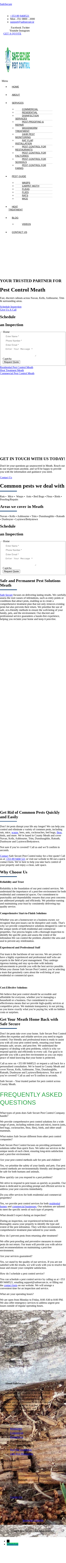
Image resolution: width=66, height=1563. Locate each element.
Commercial (30, 109)
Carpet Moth (30, 186)
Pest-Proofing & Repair (29, 123)
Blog (15, 217)
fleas (59, 832)
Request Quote (11, 362)
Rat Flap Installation (24, 142)
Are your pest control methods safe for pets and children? (30, 1159)
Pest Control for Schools (30, 160)
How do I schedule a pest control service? (22, 1273)
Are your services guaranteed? (16, 1256)
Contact (4, 855)
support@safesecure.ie (14, 1364)
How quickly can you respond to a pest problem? (26, 1177)
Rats (25, 195)
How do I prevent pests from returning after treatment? (29, 1235)
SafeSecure (6, 4)
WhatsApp (12, 1544)
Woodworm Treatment (26, 129)
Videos (26, 224)
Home (15, 86)
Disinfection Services (27, 117)
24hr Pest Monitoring (25, 136)
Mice (25, 198)
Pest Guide (19, 176)
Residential (29, 112)
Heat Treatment (15, 208)
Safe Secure (6, 594)
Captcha (7, 358)
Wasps (26, 182)
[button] (19, 102)
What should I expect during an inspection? (23, 1215)
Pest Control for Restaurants (30, 148)
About (16, 94)
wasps (15, 832)
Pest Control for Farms (30, 167)
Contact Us (19, 232)
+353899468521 (11, 1326)
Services (18, 102)
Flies (25, 192)
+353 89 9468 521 (15, 858)
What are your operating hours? (17, 1294)
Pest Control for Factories (30, 154)
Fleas (25, 189)
